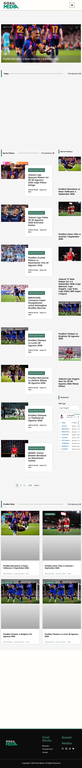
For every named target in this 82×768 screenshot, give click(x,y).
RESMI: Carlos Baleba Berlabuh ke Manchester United (37, 457)
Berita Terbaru (66, 151)
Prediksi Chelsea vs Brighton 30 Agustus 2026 (69, 336)
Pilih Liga (62, 404)
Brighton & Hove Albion (66, 446)
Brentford (65, 449)
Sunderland (65, 443)
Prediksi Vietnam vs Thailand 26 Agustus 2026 (37, 418)
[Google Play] (74, 749)
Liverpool (64, 437)
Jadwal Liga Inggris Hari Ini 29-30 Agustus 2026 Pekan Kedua (69, 382)
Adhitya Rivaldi (33, 190)
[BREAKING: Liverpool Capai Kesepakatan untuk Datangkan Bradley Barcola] (14, 293)
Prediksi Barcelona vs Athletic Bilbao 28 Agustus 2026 (38, 380)
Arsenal (64, 426)
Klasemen (64, 397)
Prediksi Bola (9, 504)
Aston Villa (65, 434)
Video (6, 74)
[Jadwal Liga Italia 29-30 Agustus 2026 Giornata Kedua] (14, 213)
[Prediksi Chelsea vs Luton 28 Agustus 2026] (14, 336)
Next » (37, 485)
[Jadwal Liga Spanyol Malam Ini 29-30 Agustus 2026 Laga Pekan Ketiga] (14, 170)
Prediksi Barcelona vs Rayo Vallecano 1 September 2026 (69, 191)
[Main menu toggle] (72, 5)
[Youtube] (66, 749)
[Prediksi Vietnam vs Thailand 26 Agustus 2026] (14, 411)
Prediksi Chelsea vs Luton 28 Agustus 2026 (37, 343)
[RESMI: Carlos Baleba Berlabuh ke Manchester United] (14, 448)
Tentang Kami (47, 749)
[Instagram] (63, 749)
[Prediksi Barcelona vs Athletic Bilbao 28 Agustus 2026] (14, 373)
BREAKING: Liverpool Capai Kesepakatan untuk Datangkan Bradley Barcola (37, 302)
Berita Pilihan (8, 153)
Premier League (72, 415)
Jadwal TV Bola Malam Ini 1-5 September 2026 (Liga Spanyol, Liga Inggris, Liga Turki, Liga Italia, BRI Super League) (70, 286)
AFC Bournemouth (66, 440)
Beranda (45, 746)
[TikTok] (70, 749)
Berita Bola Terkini (36, 170)
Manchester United (66, 432)
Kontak (45, 752)
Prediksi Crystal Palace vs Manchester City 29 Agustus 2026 (38, 261)
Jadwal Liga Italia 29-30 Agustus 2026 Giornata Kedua (38, 221)
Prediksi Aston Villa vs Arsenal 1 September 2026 (27, 59)
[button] (78, 5)
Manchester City (66, 429)
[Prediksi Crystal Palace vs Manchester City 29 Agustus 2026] (14, 253)
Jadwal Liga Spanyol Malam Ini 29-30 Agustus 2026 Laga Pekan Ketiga (38, 179)
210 (30, 485)
